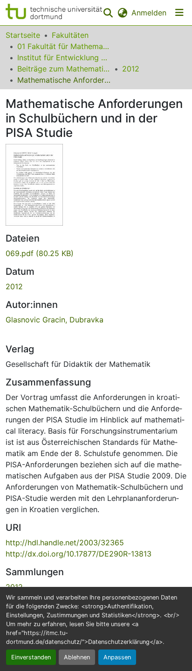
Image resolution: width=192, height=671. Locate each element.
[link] (96, 253)
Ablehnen (77, 657)
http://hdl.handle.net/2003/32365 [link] (65, 542)
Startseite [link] (23, 35)
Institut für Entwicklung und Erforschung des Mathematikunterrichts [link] (63, 57)
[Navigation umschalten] (179, 12)
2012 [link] (130, 68)
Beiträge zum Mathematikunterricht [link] (63, 68)
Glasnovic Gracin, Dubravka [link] (54, 319)
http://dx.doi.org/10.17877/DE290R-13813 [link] (78, 553)
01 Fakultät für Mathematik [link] (63, 46)
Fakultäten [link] (70, 35)
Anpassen (117, 657)
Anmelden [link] (148, 12)
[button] (54, 12)
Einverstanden (31, 657)
